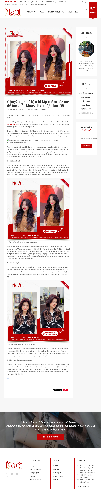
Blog (41, 12)
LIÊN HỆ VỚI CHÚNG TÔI (50, 437)
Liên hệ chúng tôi (35, 479)
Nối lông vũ (57, 473)
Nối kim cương (58, 476)
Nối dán (55, 479)
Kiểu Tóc (84, 97)
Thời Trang (84, 109)
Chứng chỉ (33, 476)
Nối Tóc (84, 101)
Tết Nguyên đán (12, 124)
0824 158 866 (84, 486)
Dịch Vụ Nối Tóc (56, 12)
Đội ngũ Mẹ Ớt (34, 473)
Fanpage (93, 10)
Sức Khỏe (85, 105)
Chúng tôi (33, 466)
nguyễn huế (13, 109)
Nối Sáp (55, 466)
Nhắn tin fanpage (35, 469)
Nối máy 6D (57, 469)
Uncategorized (41, 109)
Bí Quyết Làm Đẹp (84, 93)
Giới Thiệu (73, 12)
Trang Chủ (30, 12)
